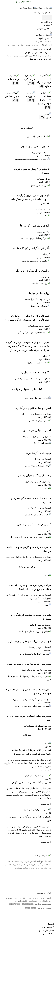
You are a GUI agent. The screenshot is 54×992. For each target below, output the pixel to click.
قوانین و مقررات (34, 647)
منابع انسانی (33, 326)
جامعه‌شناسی (32, 379)
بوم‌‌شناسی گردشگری (38, 453)
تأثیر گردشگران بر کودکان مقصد (31, 248)
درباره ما (45, 879)
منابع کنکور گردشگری (15, 595)
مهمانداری (18, 557)
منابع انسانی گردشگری (41, 699)
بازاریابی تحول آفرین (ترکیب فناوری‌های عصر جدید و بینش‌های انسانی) (30, 199)
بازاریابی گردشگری (33, 482)
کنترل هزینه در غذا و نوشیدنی (34, 524)
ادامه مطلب (46, 770)
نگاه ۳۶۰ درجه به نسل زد (35, 372)
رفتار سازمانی (38, 670)
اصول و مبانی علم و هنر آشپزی (33, 408)
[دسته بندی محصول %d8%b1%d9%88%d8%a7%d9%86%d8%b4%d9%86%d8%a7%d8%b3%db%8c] (11, 101)
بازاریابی (46, 209)
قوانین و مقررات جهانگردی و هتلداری (29, 641)
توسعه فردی (44, 326)
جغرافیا (38, 459)
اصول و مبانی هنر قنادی (37, 430)
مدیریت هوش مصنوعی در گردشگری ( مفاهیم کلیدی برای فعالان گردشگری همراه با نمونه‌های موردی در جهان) (28, 346)
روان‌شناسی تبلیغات (38, 293)
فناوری (39, 209)
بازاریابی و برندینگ (42, 299)
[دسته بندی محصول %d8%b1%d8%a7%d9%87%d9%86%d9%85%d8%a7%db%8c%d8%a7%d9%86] (11, 82)
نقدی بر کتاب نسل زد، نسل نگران (31, 782)
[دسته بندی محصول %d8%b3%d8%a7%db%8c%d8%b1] (43, 117)
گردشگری (45, 254)
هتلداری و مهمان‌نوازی (40, 152)
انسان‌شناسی (44, 379)
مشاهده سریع (40, 141)
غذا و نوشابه (27, 414)
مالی (49, 531)
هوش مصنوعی (43, 179)
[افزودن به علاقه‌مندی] (33, 141)
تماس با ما (45, 883)
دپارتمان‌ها (27, 557)
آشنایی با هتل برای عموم (35, 146)
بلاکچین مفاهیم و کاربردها (35, 225)
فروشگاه (45, 887)
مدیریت (39, 232)
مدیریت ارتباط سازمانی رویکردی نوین (29, 663)
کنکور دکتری (35, 598)
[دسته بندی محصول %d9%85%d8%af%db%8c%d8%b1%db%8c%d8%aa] (27, 101)
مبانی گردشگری (34, 508)
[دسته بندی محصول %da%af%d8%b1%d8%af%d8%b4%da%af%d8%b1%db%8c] (27, 82)
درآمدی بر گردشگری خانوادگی (32, 270)
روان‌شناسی (28, 299)
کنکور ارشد (46, 598)
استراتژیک (39, 726)
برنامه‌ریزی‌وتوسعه (33, 595)
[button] (46, 141)
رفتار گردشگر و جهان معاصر (34, 475)
